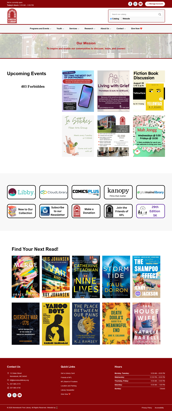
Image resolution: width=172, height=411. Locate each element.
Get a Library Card (68, 373)
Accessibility (159, 408)
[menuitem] (137, 28)
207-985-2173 (15, 384)
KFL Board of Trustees (69, 382)
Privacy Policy (147, 408)
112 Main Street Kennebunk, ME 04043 (18, 374)
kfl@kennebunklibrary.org (19, 380)
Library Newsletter (67, 390)
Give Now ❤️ (66, 394)
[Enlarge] (91, 73)
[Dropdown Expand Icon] (50, 29)
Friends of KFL (66, 377)
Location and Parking (69, 386)
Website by (51, 408)
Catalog (115, 19)
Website (126, 19)
